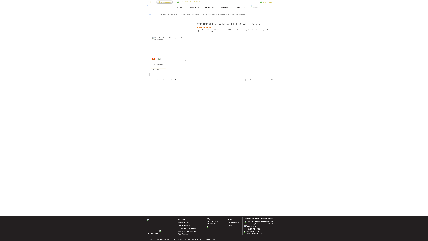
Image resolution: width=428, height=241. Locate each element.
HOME (179, 7)
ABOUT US (194, 7)
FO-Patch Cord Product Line (169, 15)
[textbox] (261, 7)
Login (265, 2)
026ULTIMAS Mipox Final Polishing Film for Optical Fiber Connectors (224, 15)
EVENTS (224, 7)
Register (272, 2)
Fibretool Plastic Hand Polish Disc (165, 80)
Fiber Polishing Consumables (190, 15)
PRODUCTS (209, 7)
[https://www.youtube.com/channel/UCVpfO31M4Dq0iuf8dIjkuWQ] (211, 228)
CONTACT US (239, 7)
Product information (158, 70)
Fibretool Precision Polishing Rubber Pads (263, 80)
